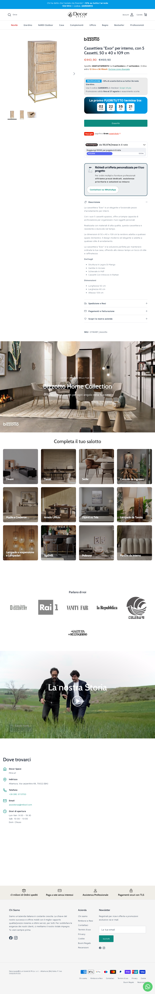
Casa (61, 25)
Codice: (83, 5)
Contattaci (83, 925)
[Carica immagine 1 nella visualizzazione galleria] (43, 72)
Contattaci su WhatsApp (103, 189)
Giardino (28, 25)
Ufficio (92, 25)
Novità (14, 25)
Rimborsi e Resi (85, 920)
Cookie (81, 938)
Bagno (105, 25)
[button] (77, 700)
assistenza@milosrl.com (20, 804)
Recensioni (83, 947)
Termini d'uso (84, 929)
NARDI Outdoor (45, 25)
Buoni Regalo (84, 943)
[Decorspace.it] (77, 14)
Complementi (76, 25)
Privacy (81, 934)
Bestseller (119, 25)
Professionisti (137, 25)
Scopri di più (125, 88)
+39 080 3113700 (17, 794)
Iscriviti (106, 938)
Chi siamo (82, 916)
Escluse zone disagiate (119, 69)
